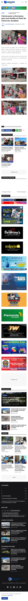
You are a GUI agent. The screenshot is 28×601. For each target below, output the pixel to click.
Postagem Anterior (6, 191)
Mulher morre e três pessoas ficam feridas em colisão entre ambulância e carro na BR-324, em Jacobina (18, 551)
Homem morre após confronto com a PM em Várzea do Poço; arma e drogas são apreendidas (20, 448)
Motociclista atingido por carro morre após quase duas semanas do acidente (7, 467)
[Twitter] (13, 130)
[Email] (20, 130)
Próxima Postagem (21, 191)
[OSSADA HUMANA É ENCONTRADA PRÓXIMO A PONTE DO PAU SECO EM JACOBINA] (5, 418)
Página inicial (3, 13)
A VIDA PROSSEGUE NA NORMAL (14, 498)
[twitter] (11, 587)
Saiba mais (10, 595)
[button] (2, 2)
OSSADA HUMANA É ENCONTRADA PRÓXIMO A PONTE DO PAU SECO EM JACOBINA (17, 418)
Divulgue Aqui (14, 172)
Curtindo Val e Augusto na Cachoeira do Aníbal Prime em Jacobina (7, 149)
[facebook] (7, 587)
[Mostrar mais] (23, 130)
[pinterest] (20, 587)
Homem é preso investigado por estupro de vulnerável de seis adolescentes (18, 539)
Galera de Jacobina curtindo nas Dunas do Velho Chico (20, 149)
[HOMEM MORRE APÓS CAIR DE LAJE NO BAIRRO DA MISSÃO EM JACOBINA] (5, 411)
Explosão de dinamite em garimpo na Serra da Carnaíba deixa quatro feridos (7, 448)
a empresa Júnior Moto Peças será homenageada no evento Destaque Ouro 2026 (13, 502)
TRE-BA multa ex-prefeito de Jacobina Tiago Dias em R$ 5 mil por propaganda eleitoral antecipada (20, 467)
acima (14, 477)
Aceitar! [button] (4, 598)
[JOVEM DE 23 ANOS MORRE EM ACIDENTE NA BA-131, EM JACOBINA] (5, 427)
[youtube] (14, 587)
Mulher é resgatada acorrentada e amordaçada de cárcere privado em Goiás (19, 532)
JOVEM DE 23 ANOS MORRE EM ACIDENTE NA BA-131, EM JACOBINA (18, 426)
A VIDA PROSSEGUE (14, 496)
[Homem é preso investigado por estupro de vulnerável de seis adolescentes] (5, 540)
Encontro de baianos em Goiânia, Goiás (6, 164)
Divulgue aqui (14, 379)
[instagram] (17, 587)
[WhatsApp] (16, 130)
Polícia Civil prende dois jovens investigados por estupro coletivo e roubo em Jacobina (18, 524)
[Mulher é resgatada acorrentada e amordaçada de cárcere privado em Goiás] (5, 532)
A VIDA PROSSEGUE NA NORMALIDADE (14, 13)
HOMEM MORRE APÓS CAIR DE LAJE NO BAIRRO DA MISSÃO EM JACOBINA (18, 410)
